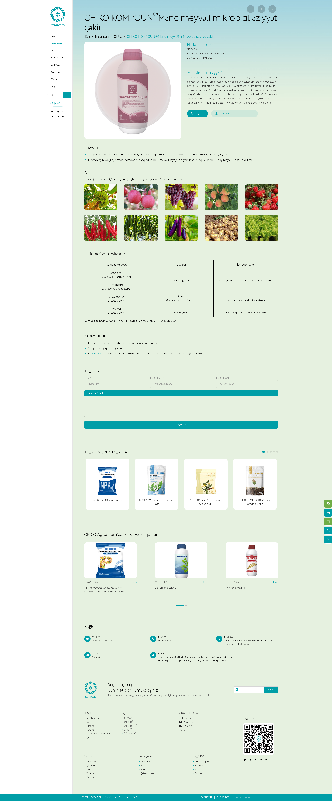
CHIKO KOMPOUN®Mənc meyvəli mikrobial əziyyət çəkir (170, 37)
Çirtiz (118, 37)
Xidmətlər (56, 64)
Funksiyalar (91, 761)
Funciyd (90, 726)
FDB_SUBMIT (181, 424)
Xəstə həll (90, 773)
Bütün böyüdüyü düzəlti (98, 733)
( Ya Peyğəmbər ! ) (235, 587)
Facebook (187, 718)
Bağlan (55, 86)
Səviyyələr (56, 72)
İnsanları (56, 43)
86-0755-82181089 (167, 640)
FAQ (143, 765)
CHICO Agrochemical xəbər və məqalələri (121, 534)
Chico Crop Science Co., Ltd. (113, 797)
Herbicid (90, 730)
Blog (134, 582)
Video (143, 769)
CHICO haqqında (60, 57)
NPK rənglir (97, 353)
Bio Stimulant (92, 718)
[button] (263, 452)
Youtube (188, 722)
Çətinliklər (90, 765)
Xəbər (54, 79)
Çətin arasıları (147, 773)
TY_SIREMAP (206, 797)
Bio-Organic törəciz (165, 587)
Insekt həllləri (92, 769)
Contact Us (271, 689)
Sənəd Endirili (147, 761)
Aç (123, 713)
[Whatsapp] (328, 504)
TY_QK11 (197, 113)
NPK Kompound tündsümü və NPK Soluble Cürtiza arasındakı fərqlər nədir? (105, 589)
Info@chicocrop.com (102, 640)
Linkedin (187, 726)
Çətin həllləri (92, 777)
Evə (53, 35)
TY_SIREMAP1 (223, 797)
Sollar (54, 50)
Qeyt (88, 722)
